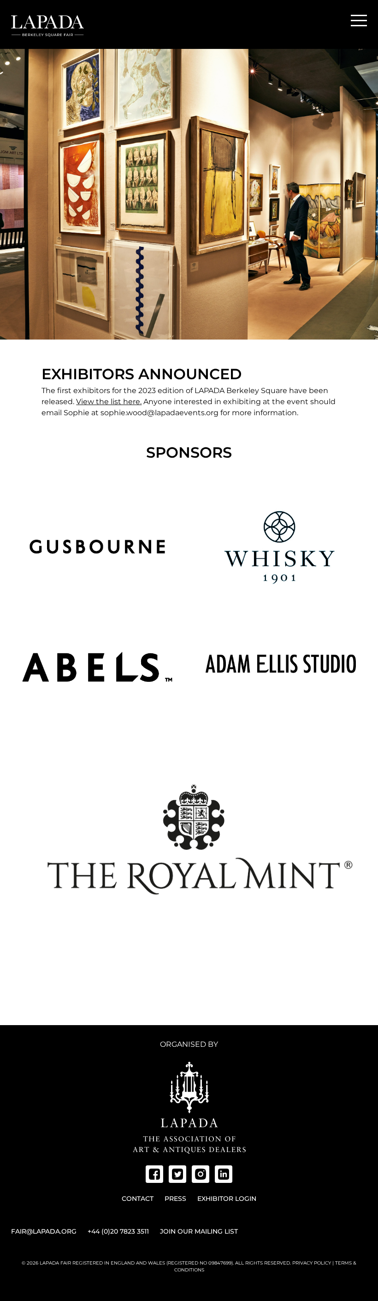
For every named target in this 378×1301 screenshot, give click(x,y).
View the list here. (109, 401)
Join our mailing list (199, 1231)
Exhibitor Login (226, 1198)
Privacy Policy (311, 1263)
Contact (138, 1198)
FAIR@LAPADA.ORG (44, 1231)
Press (175, 1198)
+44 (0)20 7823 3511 (118, 1231)
